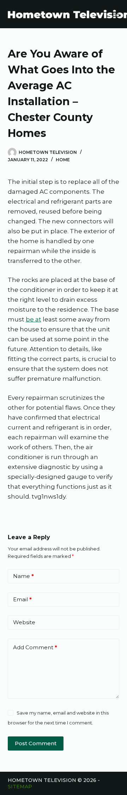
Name (23, 576)
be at (33, 319)
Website (24, 622)
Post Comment (35, 743)
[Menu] (116, 14)
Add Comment (35, 647)
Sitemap (20, 786)
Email (22, 599)
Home (63, 159)
